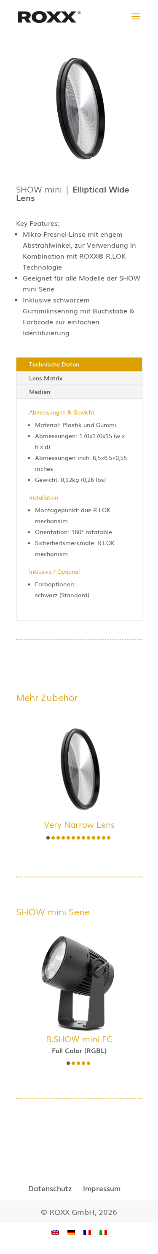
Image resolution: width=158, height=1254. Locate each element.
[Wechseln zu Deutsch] (71, 1232)
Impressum (102, 1188)
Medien (39, 391)
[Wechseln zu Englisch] (55, 1232)
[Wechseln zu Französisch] (87, 1232)
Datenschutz (50, 1188)
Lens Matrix (45, 378)
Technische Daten (54, 364)
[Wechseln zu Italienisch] (103, 1232)
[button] (48, 838)
